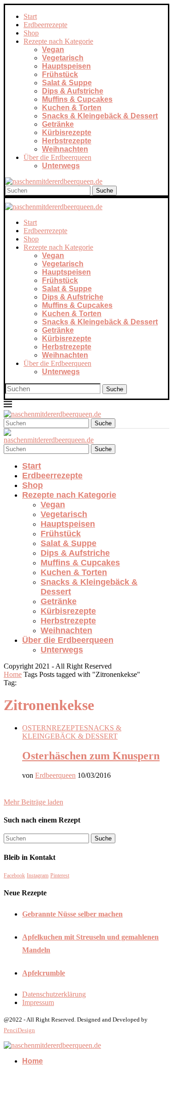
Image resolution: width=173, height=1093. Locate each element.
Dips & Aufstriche (72, 91)
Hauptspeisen (66, 66)
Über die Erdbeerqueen (57, 157)
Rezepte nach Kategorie (58, 41)
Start (30, 16)
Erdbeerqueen (55, 775)
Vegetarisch (63, 58)
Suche (104, 190)
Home (13, 674)
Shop (31, 33)
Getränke (58, 124)
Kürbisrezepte (66, 132)
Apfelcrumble (43, 973)
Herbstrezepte (66, 141)
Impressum (38, 1002)
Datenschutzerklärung (54, 994)
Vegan (53, 49)
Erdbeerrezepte (45, 25)
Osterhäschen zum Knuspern (91, 756)
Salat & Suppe (67, 83)
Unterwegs (61, 166)
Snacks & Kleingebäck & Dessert (100, 116)
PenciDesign (19, 1030)
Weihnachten (65, 149)
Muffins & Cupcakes (77, 99)
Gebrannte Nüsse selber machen (72, 914)
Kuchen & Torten (71, 108)
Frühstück (60, 74)
